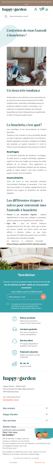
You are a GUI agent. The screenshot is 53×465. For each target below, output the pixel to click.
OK (43, 297)
